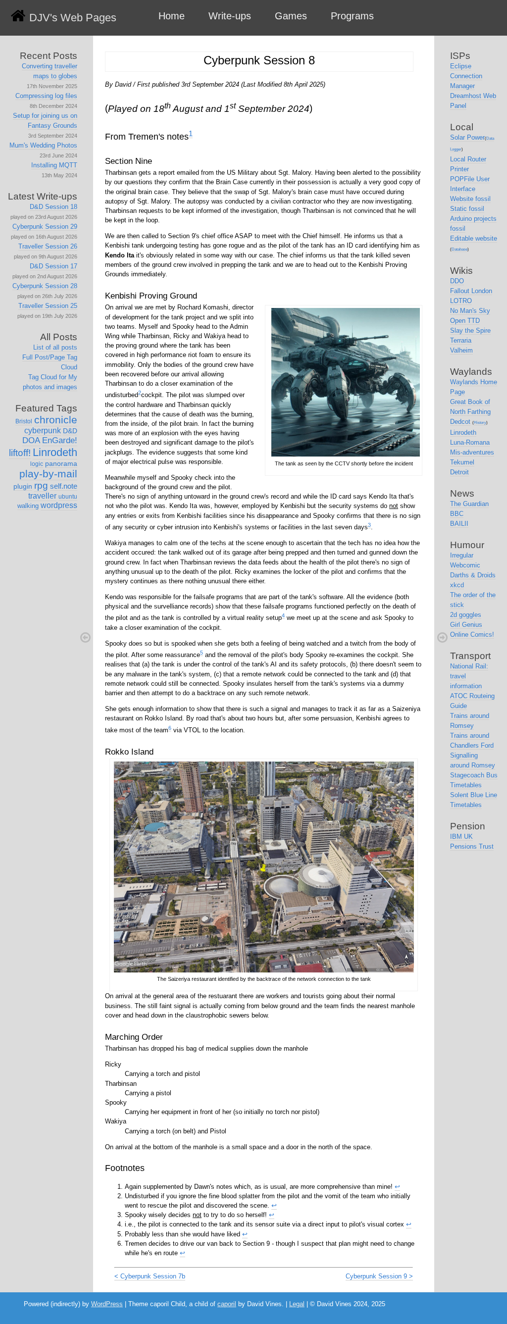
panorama (61, 463)
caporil (226, 1304)
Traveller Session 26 (47, 246)
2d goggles (465, 614)
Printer (459, 169)
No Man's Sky (470, 310)
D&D (70, 431)
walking (28, 505)
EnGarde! (59, 440)
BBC (456, 513)
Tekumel (462, 462)
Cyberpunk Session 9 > (379, 1276)
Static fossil (467, 208)
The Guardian (469, 504)
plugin (22, 486)
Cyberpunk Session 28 (44, 286)
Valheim (461, 350)
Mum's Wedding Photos (43, 145)
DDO (457, 281)
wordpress (59, 505)
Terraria (460, 340)
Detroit (459, 472)
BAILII (459, 523)
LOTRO (461, 301)
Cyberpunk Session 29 (44, 226)
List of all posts (55, 347)
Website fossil (470, 199)
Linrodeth (55, 452)
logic (36, 463)
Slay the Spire (470, 330)
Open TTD (465, 320)
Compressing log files (46, 96)
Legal (296, 1304)
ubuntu (67, 496)
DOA (31, 440)
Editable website (473, 238)
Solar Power (467, 137)
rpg (41, 485)
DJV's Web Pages (72, 17)
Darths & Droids (473, 575)
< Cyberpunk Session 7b (149, 1276)
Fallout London (471, 291)
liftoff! (20, 453)
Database (459, 249)
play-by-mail (48, 473)
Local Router (468, 159)
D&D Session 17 (53, 266)
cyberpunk (42, 430)
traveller (42, 496)
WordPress (107, 1304)
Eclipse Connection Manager (466, 76)
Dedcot (460, 421)
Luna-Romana (470, 442)
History (480, 422)
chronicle (55, 419)
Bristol (23, 421)
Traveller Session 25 (47, 305)
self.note (63, 486)
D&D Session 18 (53, 206)
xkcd (457, 585)
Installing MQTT (54, 165)
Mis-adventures (472, 452)
